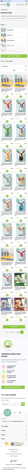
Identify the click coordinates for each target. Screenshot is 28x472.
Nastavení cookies (14, 451)
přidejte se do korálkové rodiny (13, 387)
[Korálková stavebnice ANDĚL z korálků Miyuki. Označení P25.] (7, 180)
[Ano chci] (23, 404)
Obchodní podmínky (14, 456)
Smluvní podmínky (10, 469)
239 (18, 332)
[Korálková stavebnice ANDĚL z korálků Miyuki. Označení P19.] (7, 130)
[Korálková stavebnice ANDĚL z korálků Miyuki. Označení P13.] (20, 254)
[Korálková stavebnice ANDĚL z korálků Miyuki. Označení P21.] (20, 205)
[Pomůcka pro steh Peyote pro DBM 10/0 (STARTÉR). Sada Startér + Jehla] (7, 81)
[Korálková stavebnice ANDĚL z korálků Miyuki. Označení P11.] (20, 180)
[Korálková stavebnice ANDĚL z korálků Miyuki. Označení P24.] (20, 155)
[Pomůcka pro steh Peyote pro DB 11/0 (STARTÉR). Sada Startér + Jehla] (20, 81)
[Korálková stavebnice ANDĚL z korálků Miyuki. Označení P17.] (20, 105)
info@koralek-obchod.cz (18, 421)
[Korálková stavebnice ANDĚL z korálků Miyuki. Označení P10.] (7, 229)
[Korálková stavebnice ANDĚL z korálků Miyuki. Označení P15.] (7, 105)
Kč (23, 1)
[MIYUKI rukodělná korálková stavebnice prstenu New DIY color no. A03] (20, 304)
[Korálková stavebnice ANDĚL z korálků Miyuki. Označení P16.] (7, 279)
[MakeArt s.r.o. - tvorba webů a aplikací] (19, 464)
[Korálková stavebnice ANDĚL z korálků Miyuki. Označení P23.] (7, 155)
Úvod (6, 9)
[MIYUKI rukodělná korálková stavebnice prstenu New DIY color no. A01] (20, 279)
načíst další (14, 326)
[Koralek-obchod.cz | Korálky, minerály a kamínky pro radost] (8, 5)
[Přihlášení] (20, 4)
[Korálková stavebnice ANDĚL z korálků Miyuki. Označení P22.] (20, 130)
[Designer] (23, 4)
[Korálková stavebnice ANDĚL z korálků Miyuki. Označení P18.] (20, 229)
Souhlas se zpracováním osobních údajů (14, 453)
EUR (26, 1)
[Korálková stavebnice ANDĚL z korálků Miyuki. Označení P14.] (7, 205)
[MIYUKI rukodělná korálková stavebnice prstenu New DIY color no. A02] (7, 304)
